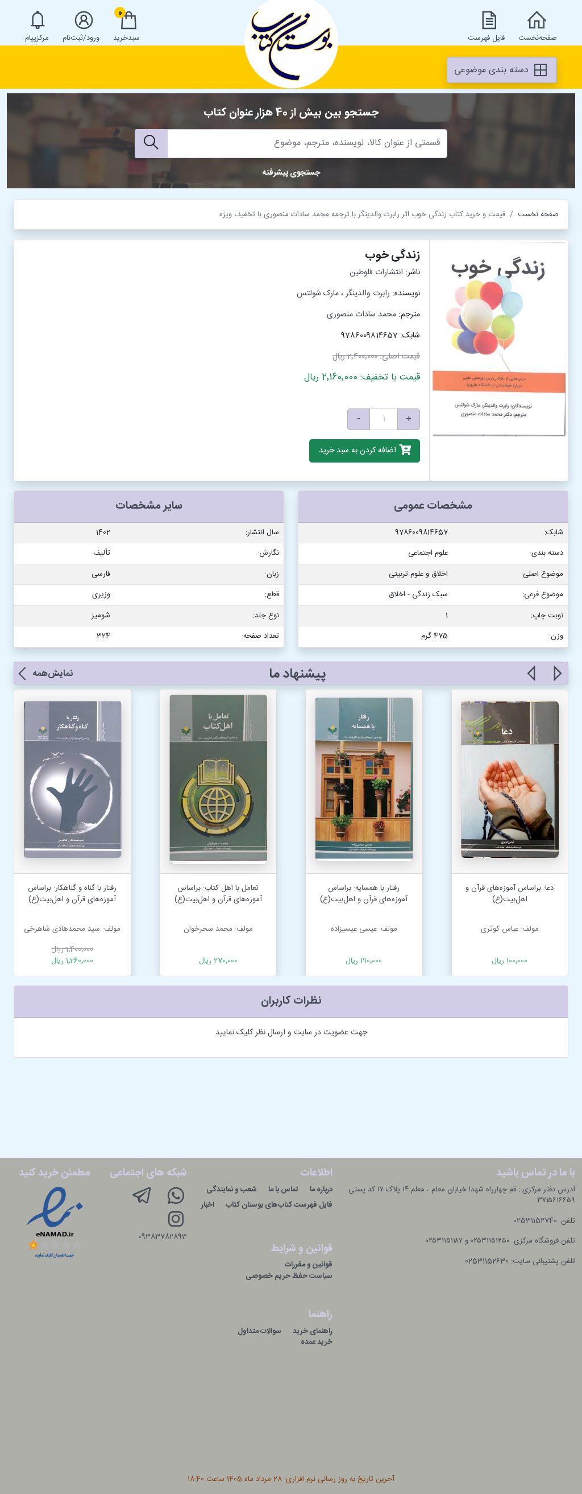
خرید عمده (316, 1342)
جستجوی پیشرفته (291, 173)
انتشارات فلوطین (376, 272)
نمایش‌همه (52, 674)
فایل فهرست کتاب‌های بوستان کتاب (279, 1205)
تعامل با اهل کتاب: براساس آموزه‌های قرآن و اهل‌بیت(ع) (218, 894)
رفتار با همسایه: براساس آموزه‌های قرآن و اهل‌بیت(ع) (364, 894)
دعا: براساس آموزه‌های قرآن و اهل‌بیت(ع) (509, 894)
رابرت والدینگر (368, 293)
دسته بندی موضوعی (492, 70)
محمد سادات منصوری (361, 314)
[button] (557, 680)
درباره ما (321, 1189)
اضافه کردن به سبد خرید (358, 451)
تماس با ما (283, 1189)
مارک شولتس (318, 293)
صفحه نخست (538, 214)
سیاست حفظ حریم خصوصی (289, 1276)
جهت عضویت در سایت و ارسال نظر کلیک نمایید (291, 1032)
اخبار (207, 1205)
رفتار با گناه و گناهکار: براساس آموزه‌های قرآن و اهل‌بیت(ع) (72, 894)
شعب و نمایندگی (231, 1189)
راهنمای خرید (312, 1331)
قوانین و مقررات (308, 1264)
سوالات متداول (259, 1331)
